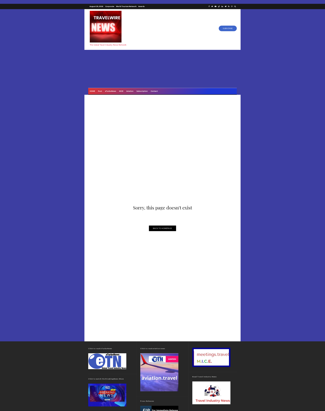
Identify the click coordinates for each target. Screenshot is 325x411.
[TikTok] (219, 6)
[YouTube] (215, 6)
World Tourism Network (126, 6)
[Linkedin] (222, 6)
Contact (154, 91)
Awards (141, 6)
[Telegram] (225, 6)
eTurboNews (110, 91)
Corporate (109, 6)
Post (100, 91)
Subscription (142, 91)
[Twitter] (212, 6)
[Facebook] (209, 6)
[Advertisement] (162, 69)
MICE (121, 91)
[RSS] (228, 6)
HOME (92, 91)
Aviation (129, 91)
